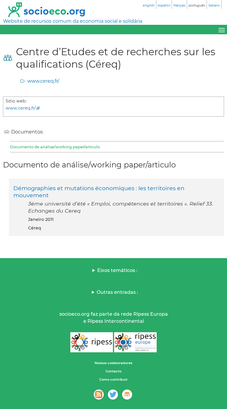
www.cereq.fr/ (43, 81)
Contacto (113, 371)
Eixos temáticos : (117, 270)
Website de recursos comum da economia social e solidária (72, 21)
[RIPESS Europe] (135, 342)
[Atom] (99, 395)
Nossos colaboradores (113, 363)
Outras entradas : (117, 292)
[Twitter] (113, 395)
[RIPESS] (91, 342)
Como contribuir (113, 379)
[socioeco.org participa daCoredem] (127, 395)
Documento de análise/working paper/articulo (55, 146)
